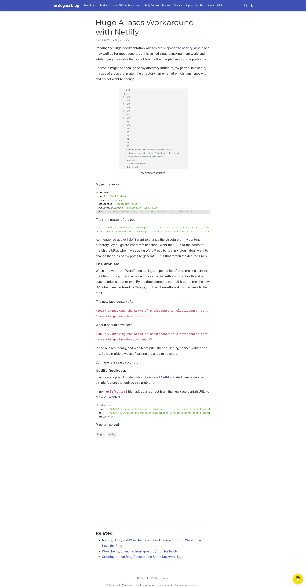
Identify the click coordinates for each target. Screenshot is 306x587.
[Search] (245, 5)
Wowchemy (128, 585)
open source (151, 585)
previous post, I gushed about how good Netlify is (138, 377)
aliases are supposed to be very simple (174, 48)
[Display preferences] (252, 5)
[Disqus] (153, 481)
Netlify (125, 40)
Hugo (118, 40)
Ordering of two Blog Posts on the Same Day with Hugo (142, 557)
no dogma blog (66, 5)
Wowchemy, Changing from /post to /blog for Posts (140, 551)
